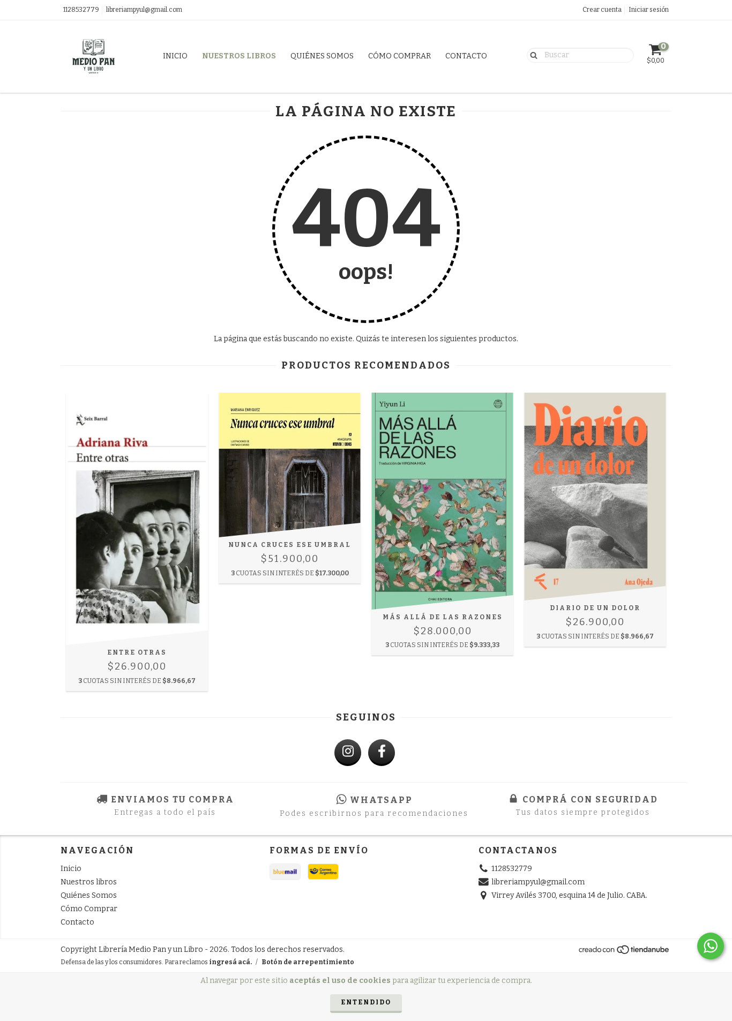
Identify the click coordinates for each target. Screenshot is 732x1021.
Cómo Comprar (399, 56)
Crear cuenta (602, 9)
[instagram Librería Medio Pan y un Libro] (347, 752)
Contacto (466, 56)
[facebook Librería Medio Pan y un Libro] (381, 752)
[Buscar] (531, 54)
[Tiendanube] (624, 952)
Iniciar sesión (649, 9)
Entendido (366, 1002)
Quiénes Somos (322, 56)
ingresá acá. (230, 962)
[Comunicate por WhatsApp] (710, 946)
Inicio (175, 56)
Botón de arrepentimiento (308, 962)
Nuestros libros (239, 56)
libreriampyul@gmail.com (144, 9)
